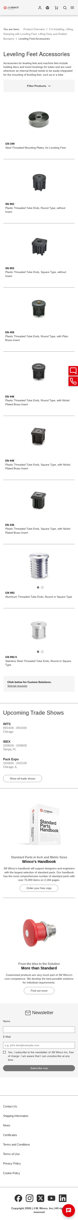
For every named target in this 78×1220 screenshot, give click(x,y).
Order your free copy (39, 888)
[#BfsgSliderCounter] (38, 587)
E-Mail (7, 1036)
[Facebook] (18, 1198)
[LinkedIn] (62, 1198)
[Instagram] (29, 1198)
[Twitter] (40, 1198)
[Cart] (56, 7)
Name (6, 1021)
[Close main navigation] (72, 7)
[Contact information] (73, 381)
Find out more (39, 990)
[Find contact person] (73, 371)
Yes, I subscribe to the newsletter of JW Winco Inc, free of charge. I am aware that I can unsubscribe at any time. (41, 1056)
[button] (40, 7)
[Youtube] (51, 1198)
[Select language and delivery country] (47, 7)
